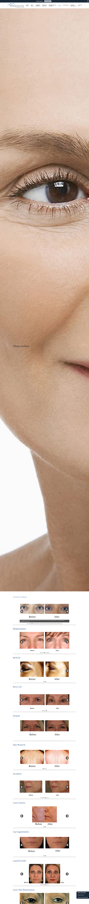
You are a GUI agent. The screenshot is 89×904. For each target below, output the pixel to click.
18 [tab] (51, 623)
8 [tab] (37, 623)
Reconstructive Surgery (52, 5)
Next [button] (67, 611)
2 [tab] (29, 623)
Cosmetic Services (38, 5)
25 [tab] (61, 623)
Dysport (16, 716)
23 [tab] (58, 623)
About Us (27, 5)
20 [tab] (54, 623)
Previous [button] (21, 611)
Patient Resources (73, 5)
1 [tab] (27, 623)
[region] (44, 611)
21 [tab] (55, 623)
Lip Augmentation (21, 832)
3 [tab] (30, 623)
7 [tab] (36, 623)
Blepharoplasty (19, 629)
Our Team (32, 5)
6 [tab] (34, 623)
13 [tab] (44, 623)
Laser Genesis (19, 803)
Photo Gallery (59, 5)
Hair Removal (19, 745)
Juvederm (17, 774)
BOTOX (16, 658)
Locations (65, 5)
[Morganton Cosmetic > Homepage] (15, 5)
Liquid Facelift (19, 861)
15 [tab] (47, 623)
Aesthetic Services (44, 5)
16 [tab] (48, 623)
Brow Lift (17, 687)
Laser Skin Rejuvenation (24, 890)
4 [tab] (44, 652)
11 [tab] (41, 623)
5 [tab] (33, 623)
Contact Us (80, 5)
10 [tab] (40, 623)
